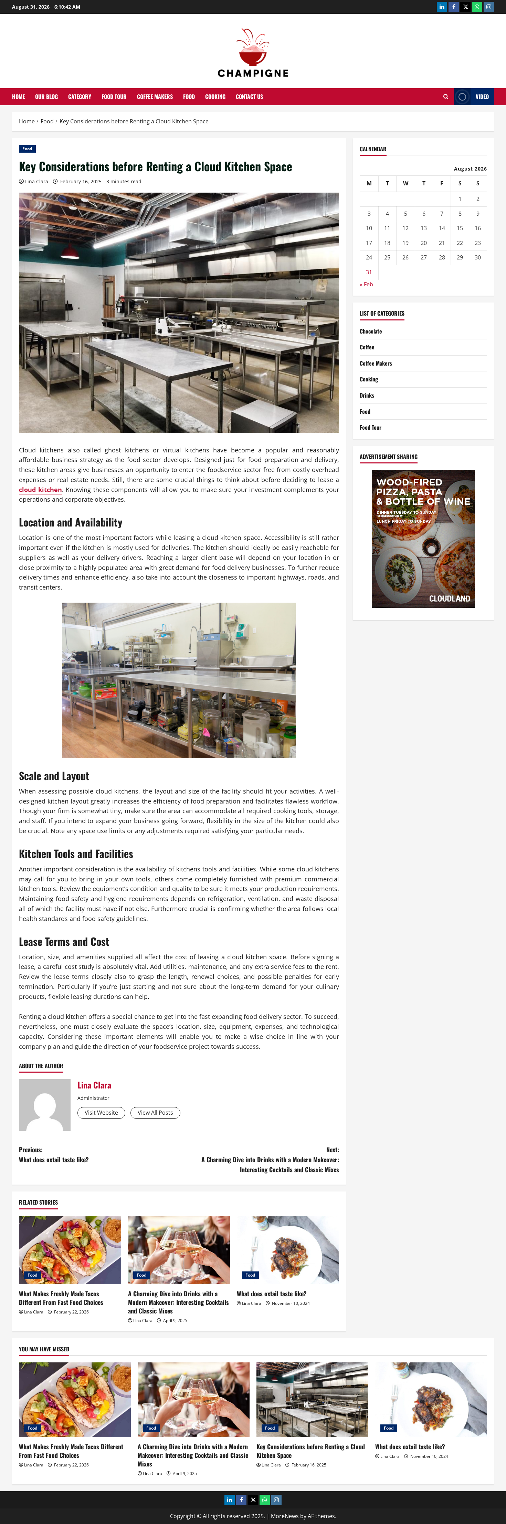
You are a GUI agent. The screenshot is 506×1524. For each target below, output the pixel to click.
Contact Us (249, 96)
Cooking (215, 96)
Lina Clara (36, 181)
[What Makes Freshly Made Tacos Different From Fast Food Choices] (70, 1250)
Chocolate (371, 331)
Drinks (367, 395)
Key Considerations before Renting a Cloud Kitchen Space (310, 1451)
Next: (270, 1159)
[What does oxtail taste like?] (288, 1250)
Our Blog (46, 96)
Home (18, 96)
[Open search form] (446, 96)
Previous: (54, 1154)
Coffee (367, 347)
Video (482, 96)
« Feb (366, 284)
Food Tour (114, 96)
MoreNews (285, 1516)
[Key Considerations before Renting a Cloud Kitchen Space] (312, 1399)
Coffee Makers (155, 96)
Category (79, 96)
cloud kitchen (40, 489)
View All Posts (155, 1112)
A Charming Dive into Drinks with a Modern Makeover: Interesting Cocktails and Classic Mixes (178, 1302)
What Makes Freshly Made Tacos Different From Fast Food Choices (61, 1298)
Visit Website (101, 1112)
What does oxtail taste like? (272, 1293)
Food (189, 96)
